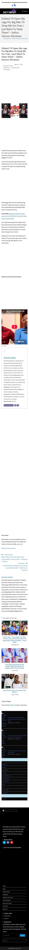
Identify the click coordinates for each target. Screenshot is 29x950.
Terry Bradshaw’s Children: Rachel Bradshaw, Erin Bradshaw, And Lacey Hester (17, 719)
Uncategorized (5, 792)
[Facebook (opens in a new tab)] (12, 5)
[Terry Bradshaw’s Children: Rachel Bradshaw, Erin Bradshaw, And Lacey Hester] (4, 720)
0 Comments (6, 69)
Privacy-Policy (7, 916)
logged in (12, 705)
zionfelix (13, 548)
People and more (5, 781)
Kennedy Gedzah (8, 65)
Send (22, 935)
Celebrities (6, 67)
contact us (19, 544)
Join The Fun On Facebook (12, 847)
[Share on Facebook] (8, 842)
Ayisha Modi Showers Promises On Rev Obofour (14, 691)
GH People (4, 773)
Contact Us (5, 906)
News (4, 889)
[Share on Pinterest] (11, 842)
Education (4, 767)
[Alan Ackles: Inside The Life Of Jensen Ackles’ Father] (4, 752)
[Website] (18, 405)
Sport (3, 787)
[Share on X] (4, 842)
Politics (3, 784)
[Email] (15, 405)
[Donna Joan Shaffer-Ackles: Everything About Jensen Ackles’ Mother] (4, 737)
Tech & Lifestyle (5, 790)
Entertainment (15, 67)
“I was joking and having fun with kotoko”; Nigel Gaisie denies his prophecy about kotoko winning (14, 666)
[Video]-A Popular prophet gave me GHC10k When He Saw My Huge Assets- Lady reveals (14, 216)
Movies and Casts (6, 778)
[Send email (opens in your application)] (17, 5)
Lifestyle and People (6, 775)
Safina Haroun (7, 548)
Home (4, 886)
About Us (5, 909)
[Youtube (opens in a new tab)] (15, 5)
